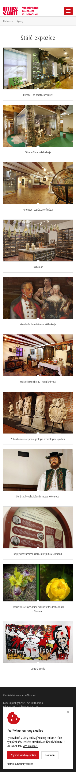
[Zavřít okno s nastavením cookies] (68, 713)
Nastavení (50, 755)
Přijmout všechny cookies (23, 755)
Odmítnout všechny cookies (20, 764)
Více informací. (30, 746)
